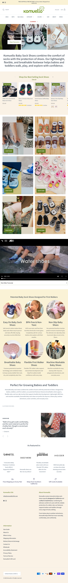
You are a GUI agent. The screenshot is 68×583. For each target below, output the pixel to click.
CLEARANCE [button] (33, 21)
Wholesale (6, 547)
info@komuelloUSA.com (10, 496)
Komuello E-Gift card (9, 559)
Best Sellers (20, 17)
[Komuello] (34, 10)
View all (34, 79)
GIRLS (6, 17)
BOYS (13, 17)
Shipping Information (9, 538)
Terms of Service (8, 556)
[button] (5, 10)
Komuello (9, 578)
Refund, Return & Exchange (11, 541)
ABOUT (54, 17)
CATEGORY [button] (29, 17)
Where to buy (7, 535)
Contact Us (6, 544)
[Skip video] (2, 240)
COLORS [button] (39, 17)
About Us (6, 532)
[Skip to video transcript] (6, 240)
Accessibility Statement (10, 550)
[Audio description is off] (12, 240)
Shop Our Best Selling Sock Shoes (34, 77)
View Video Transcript (34, 283)
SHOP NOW (8, 151)
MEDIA (61, 17)
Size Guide (6, 529)
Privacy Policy (7, 553)
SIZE (48, 17)
